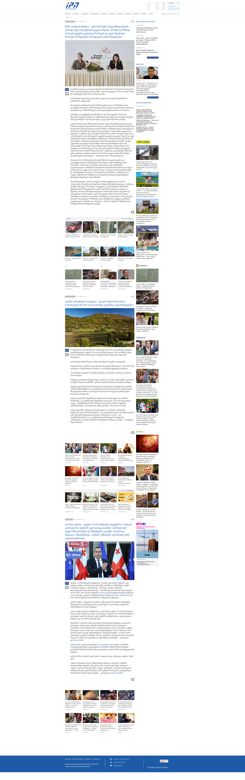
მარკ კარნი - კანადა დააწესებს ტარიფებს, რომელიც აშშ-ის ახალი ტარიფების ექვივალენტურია (147, 41)
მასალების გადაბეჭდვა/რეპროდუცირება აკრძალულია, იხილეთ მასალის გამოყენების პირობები (82, 765)
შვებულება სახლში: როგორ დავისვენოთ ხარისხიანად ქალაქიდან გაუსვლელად (108, 727)
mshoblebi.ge (103, 709)
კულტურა (144, 14)
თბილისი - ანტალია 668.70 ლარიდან (73, 259)
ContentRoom (129, 490)
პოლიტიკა (75, 14)
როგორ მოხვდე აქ (127, 218)
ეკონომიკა (120, 14)
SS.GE (68, 218)
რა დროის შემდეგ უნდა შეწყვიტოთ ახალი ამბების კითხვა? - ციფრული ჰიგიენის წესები (73, 704)
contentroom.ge (69, 511)
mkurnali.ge (68, 709)
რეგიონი (112, 14)
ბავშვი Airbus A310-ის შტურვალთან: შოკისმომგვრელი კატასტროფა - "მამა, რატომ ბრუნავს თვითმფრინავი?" (147, 255)
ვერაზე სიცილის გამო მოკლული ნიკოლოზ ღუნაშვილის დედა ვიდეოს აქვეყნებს (147, 329)
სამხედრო (135, 14)
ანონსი (151, 14)
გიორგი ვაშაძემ (105, 593)
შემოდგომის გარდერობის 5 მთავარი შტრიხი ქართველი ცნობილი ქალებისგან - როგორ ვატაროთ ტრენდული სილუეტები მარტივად (73, 729)
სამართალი (84, 14)
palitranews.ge (104, 485)
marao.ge (67, 732)
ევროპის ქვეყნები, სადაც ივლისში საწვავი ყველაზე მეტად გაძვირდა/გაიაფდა (91, 479)
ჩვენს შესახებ (78, 759)
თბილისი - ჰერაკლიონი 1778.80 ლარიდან (90, 259)
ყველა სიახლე (152, 57)
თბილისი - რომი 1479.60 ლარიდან (125, 259)
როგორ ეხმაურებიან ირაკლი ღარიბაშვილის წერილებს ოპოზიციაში (107, 479)
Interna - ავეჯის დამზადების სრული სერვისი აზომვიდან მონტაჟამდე (73, 506)
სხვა (67, 17)
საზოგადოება (94, 14)
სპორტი (128, 14)
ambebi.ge (68, 462)
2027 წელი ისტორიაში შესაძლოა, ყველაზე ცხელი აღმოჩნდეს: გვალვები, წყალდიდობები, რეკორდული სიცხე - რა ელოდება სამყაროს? (72, 483)
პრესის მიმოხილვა (143, 103)
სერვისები (88, 759)
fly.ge (66, 266)
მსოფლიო (104, 14)
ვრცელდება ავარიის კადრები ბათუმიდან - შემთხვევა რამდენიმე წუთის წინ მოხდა (89, 284)
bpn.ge (149, 2)
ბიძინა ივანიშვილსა (122, 595)
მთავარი (68, 14)
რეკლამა (96, 759)
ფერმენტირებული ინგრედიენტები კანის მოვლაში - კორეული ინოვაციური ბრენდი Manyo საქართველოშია (125, 508)
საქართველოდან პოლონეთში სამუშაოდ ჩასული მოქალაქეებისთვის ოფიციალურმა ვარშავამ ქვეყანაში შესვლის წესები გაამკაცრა (126, 483)
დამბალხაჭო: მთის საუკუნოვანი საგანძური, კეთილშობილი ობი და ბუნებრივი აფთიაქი (90, 704)
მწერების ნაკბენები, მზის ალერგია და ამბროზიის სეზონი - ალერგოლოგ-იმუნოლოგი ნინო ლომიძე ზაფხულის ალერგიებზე (91, 508)
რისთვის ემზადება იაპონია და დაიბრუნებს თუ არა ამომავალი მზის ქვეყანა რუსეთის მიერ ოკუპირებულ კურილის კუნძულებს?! (147, 219)
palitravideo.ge (69, 288)
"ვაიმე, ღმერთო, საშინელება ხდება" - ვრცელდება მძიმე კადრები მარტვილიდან (72, 284)
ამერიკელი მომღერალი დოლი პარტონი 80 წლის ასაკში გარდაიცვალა (147, 30)
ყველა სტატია (152, 97)
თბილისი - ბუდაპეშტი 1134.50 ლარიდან (107, 259)
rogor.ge (102, 732)
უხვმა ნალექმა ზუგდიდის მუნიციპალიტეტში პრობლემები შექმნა (147, 52)
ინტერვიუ (140, 64)
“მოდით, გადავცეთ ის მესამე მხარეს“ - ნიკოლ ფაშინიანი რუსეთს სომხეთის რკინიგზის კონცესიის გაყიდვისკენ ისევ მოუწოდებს (146, 513)
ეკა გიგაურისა (104, 645)
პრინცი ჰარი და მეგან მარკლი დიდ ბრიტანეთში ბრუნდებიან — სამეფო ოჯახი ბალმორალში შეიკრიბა (91, 728)
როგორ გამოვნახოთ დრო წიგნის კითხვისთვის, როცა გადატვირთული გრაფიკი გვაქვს (126, 727)
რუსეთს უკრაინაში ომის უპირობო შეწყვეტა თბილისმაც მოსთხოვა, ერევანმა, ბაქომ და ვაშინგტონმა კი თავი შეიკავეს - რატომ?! (147, 165)
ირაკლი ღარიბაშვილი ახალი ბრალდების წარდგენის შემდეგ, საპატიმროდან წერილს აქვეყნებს (125, 285)
